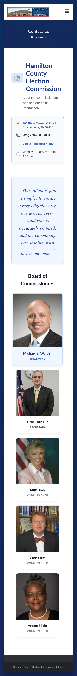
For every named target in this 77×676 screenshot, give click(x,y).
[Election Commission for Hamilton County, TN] (28, 8)
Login (61, 666)
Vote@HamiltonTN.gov (38, 143)
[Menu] (67, 11)
